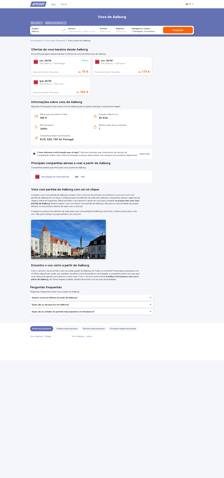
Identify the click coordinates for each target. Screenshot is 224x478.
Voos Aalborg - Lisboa (82, 336)
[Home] (38, 4)
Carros (64, 4)
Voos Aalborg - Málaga (40, 336)
